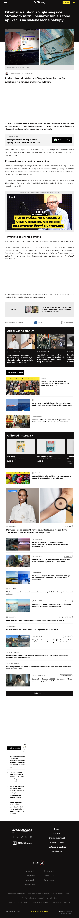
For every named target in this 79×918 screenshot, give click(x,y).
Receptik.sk (30, 875)
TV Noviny (47, 126)
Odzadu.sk (49, 875)
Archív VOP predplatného (47, 898)
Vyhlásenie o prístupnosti (61, 902)
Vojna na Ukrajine (66, 617)
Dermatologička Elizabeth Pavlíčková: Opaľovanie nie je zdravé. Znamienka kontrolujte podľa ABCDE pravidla (20, 359)
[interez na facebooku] (13, 836)
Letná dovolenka (66, 601)
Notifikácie (57, 851)
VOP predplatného (29, 898)
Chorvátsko (67, 556)
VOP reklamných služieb (60, 894)
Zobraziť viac (39, 693)
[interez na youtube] (30, 836)
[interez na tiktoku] (22, 836)
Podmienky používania (16, 894)
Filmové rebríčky (66, 675)
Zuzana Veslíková (14, 73)
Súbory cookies (57, 842)
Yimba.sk (30, 880)
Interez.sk (30, 871)
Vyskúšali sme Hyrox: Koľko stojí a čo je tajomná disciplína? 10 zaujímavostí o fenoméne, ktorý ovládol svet (50, 358)
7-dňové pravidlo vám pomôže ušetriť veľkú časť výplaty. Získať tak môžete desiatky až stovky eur (17, 808)
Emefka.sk (49, 880)
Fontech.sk (30, 884)
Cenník (56, 833)
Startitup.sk (49, 871)
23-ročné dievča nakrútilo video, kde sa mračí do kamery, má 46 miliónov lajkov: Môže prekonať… (56, 309)
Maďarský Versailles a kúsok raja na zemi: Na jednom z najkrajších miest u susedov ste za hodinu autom (17, 792)
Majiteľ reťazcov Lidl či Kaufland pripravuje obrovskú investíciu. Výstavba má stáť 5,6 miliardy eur (17, 761)
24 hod (24, 746)
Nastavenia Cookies (57, 847)
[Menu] (5, 2)
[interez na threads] (17, 836)
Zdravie (21, 352)
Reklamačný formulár (41, 902)
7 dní (24, 751)
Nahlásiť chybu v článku (14, 322)
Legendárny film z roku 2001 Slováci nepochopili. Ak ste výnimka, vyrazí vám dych (17, 776)
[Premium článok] (12, 491)
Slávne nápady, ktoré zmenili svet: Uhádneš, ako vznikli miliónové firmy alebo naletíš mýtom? (55, 383)
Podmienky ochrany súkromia (38, 894)
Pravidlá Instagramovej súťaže (20, 902)
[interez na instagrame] (26, 836)
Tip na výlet (67, 636)
